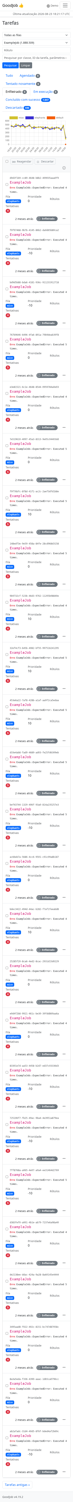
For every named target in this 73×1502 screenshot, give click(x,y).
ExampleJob (20, 182)
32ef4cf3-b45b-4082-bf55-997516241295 (34, 648)
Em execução (44, 91)
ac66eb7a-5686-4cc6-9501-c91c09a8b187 (34, 857)
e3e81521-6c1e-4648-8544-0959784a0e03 (34, 387)
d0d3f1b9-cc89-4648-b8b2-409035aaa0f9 (34, 178)
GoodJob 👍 (13, 5)
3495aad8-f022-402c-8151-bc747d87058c (34, 1327)
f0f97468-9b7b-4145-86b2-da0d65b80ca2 (34, 230)
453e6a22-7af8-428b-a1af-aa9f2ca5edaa (34, 700)
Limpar (25, 65)
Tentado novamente (22, 84)
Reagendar (23, 161)
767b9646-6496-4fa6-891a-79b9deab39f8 (34, 334)
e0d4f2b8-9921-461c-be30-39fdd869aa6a (34, 1013)
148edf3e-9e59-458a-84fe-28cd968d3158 (34, 543)
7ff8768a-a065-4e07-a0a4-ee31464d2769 (34, 1170)
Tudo (9, 75)
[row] (36, 198)
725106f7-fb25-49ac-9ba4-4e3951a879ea (34, 1118)
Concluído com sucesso (27, 99)
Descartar (47, 161)
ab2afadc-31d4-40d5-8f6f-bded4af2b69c (34, 1431)
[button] (64, 167)
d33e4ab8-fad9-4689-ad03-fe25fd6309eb (34, 752)
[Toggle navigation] (65, 5)
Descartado (17, 107)
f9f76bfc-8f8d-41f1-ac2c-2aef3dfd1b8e (34, 491)
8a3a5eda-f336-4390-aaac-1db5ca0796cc (34, 1379)
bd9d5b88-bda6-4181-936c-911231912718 (34, 282)
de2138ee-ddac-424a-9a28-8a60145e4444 (34, 1274)
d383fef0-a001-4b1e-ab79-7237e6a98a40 (34, 1222)
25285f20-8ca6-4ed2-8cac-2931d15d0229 (34, 961)
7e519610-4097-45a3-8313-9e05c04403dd (34, 439)
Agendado (29, 75)
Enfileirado (15, 91)
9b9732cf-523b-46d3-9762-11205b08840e (34, 596)
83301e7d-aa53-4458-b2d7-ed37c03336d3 (34, 1065)
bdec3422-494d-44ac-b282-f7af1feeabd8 (34, 909)
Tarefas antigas (17, 1485)
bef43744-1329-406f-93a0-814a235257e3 (34, 804)
